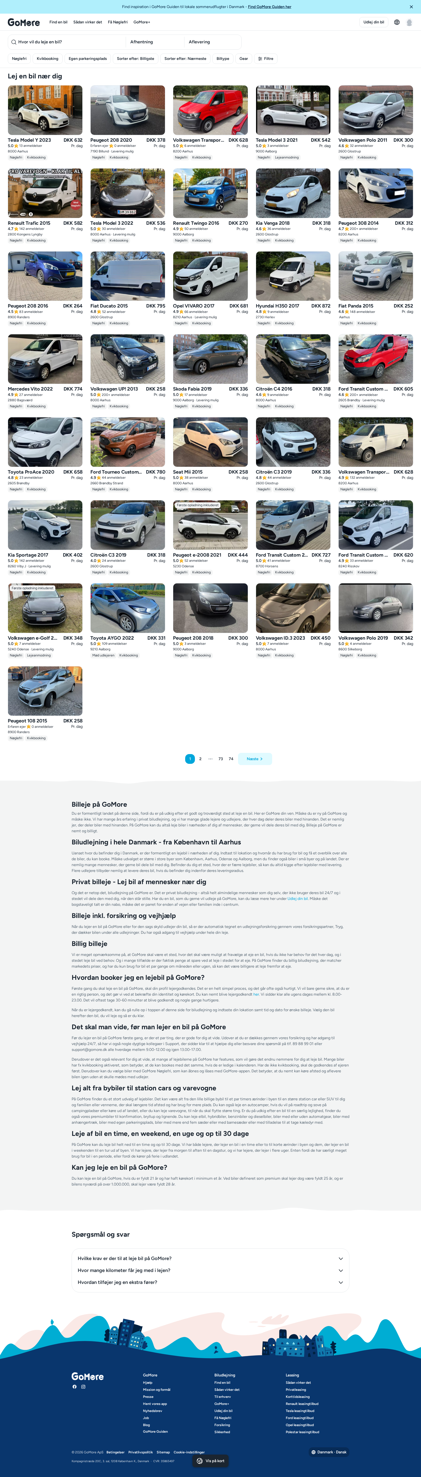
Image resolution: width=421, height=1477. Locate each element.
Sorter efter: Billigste (135, 58)
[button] (413, 7)
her (256, 994)
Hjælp (147, 1383)
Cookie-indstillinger (189, 1452)
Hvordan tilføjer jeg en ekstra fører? (117, 1282)
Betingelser (115, 1452)
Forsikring (222, 1425)
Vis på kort (215, 1460)
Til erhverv (222, 1397)
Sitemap (163, 1452)
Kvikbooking (47, 58)
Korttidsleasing (298, 1397)
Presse (148, 1397)
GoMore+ (142, 22)
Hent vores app (155, 1404)
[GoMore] (24, 22)
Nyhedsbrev (152, 1411)
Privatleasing (296, 1390)
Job (146, 1418)
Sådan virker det (87, 22)
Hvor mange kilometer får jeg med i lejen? (124, 1270)
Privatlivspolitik (140, 1452)
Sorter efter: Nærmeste (185, 58)
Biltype (223, 58)
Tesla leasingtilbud (300, 1411)
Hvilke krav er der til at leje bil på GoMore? (125, 1258)
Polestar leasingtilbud (302, 1432)
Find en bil (58, 22)
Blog (146, 1425)
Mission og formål (156, 1390)
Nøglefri (19, 58)
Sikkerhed (222, 1432)
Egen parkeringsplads (88, 58)
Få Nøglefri (118, 22)
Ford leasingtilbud (300, 1418)
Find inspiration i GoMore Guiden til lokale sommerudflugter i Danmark (206, 6)
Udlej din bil (374, 22)
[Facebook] (74, 1387)
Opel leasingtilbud (300, 1425)
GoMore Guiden (155, 1432)
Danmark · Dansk (331, 1452)
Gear (243, 58)
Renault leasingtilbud (302, 1404)
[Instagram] (83, 1387)
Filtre (268, 58)
